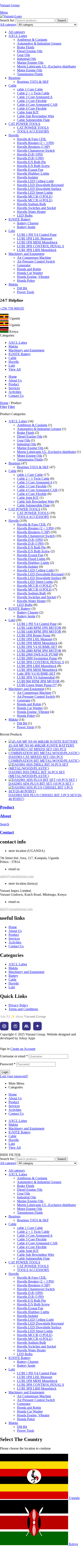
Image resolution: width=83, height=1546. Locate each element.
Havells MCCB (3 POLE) (34, 196)
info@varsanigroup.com (16, 909)
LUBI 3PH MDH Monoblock (37, 670)
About (5, 816)
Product (7, 807)
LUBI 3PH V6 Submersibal (36, 677)
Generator (23, 265)
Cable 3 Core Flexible (32, 101)
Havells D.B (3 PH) (30, 158)
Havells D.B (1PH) (30, 154)
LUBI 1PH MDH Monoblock (37, 242)
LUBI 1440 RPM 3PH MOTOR (39, 631)
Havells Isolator (27, 177)
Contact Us (16, 1113)
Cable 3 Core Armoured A (35, 97)
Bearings (14, 78)
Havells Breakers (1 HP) (33, 147)
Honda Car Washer (30, 273)
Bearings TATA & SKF (33, 81)
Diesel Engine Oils (29, 51)
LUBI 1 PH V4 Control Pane (37, 234)
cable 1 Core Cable (30, 89)
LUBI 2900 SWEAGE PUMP (37, 654)
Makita (13, 284)
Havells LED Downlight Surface (39, 189)
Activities (15, 1110)
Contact (7, 832)
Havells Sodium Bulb (31, 204)
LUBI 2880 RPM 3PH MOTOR (39, 650)
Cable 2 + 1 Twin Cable (33, 93)
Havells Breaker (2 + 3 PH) (35, 143)
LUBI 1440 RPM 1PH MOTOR (39, 627)
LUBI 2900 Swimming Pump (37, 658)
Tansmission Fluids (30, 74)
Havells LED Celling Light (35, 181)
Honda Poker (26, 280)
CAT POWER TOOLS (24, 124)
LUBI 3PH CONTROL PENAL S (40, 246)
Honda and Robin (29, 269)
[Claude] (26, 1026)
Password (8, 1064)
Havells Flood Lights (31, 559)
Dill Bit (22, 288)
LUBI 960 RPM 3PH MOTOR (38, 681)
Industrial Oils (26, 59)
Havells (14, 135)
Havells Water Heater (31, 212)
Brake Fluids (25, 47)
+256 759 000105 (12, 308)
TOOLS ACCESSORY (33, 131)
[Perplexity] (15, 1026)
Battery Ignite (26, 227)
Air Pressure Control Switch (36, 261)
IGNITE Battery (20, 219)
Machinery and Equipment (26, 254)
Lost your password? (14, 1076)
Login (5, 1072)
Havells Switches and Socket (36, 208)
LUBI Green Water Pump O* (37, 685)
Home (4, 403)
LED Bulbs (25, 215)
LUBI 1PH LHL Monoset (34, 238)
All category (17, 32)
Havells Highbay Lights (33, 173)
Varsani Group (10, 5)
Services (14, 1106)
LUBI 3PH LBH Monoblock (36, 250)
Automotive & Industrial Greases (39, 43)
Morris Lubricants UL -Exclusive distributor (46, 66)
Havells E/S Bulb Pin (31, 162)
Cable (12, 85)
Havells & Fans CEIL (31, 139)
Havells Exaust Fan (30, 169)
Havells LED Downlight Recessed (40, 185)
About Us (15, 1098)
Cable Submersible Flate (33, 120)
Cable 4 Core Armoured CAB (37, 104)
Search (61, 20)
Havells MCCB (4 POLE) (34, 200)
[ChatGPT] (4, 1026)
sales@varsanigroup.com (17, 876)
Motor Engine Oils (29, 70)
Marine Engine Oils (30, 62)
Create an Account (22, 1049)
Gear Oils (23, 55)
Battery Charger (28, 223)
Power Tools (25, 292)
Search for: (7, 20)
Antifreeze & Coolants (32, 39)
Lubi (12, 231)
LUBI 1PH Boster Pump (33, 635)
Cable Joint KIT (28, 112)
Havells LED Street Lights (35, 192)
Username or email (14, 1056)
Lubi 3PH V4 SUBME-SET (36, 673)
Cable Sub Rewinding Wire (35, 116)
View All (15, 1147)
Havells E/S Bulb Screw (33, 166)
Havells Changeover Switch (36, 150)
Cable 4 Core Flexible (32, 108)
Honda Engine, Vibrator (33, 277)
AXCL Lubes (18, 36)
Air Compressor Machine (34, 257)
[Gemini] (37, 1026)
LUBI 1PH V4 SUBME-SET (37, 647)
